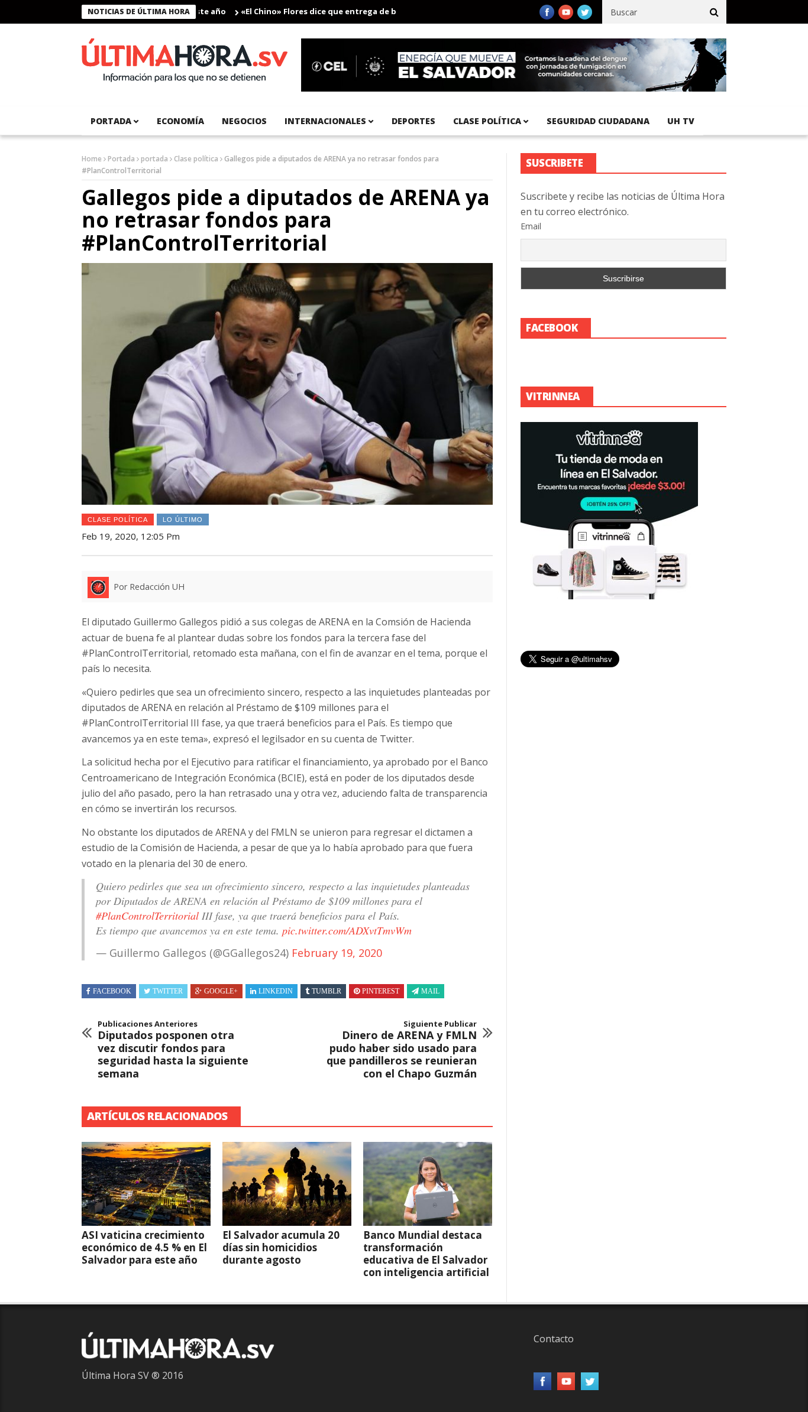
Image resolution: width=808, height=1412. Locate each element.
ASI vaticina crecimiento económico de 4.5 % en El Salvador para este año (144, 1247)
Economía (180, 120)
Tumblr (326, 991)
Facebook (112, 991)
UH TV (680, 120)
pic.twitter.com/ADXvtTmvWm (347, 930)
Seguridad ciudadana (598, 120)
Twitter (168, 991)
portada (111, 120)
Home (92, 159)
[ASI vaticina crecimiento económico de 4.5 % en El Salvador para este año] (146, 1184)
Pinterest (380, 991)
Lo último (183, 519)
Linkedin (275, 991)
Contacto (554, 1338)
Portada (121, 159)
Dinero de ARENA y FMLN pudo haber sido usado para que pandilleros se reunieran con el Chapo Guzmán (402, 1050)
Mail (430, 991)
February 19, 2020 (337, 953)
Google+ (221, 991)
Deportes (413, 120)
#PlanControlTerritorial (147, 915)
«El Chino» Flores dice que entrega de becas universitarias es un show (347, 11)
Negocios (244, 120)
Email (531, 226)
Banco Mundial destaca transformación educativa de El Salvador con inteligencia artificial (426, 1253)
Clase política (487, 120)
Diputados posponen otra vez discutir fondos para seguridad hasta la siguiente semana (173, 1050)
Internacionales (325, 120)
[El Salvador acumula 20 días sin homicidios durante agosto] (286, 1184)
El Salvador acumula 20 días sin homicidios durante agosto (281, 1247)
